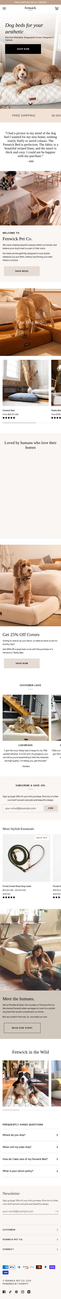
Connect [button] (8, 1249)
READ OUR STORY (22, 1028)
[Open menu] (7, 8)
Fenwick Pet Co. (15, 1281)
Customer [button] (9, 1230)
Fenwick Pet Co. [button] (13, 1239)
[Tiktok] (10, 1291)
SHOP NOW (23, 49)
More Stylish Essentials (18, 829)
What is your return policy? (18, 1170)
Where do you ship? (14, 1134)
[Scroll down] (30, 104)
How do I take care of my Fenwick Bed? (25, 1159)
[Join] (54, 1211)
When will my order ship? (17, 1146)
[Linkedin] (28, 1291)
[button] (9, 418)
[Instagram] (22, 1291)
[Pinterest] (16, 1291)
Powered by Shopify (15, 1284)
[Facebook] (4, 1291)
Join (50, 808)
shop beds (22, 271)
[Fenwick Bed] (26, 383)
